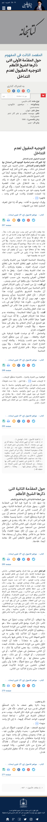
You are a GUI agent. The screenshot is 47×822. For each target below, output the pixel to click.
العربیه (8, 2)
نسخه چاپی (9, 220)
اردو (3, 2)
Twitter (18, 91)
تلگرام (28, 91)
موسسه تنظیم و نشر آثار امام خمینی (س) (20, 813)
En (12, 2)
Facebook (14, 91)
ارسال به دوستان (9, 91)
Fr (15, 2)
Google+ (23, 91)
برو (4, 96)
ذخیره (4, 220)
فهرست (43, 95)
